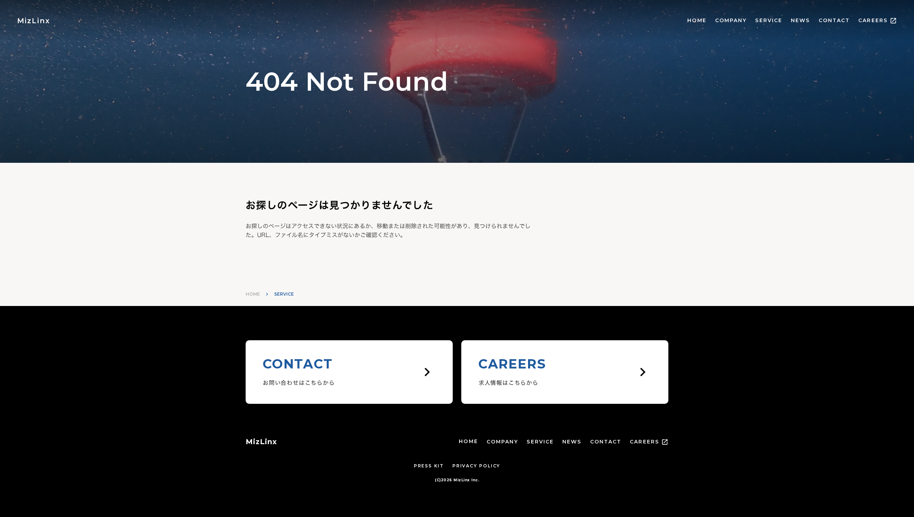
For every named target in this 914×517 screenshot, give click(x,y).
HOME (696, 20)
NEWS (800, 20)
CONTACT (834, 20)
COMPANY (731, 20)
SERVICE (768, 20)
